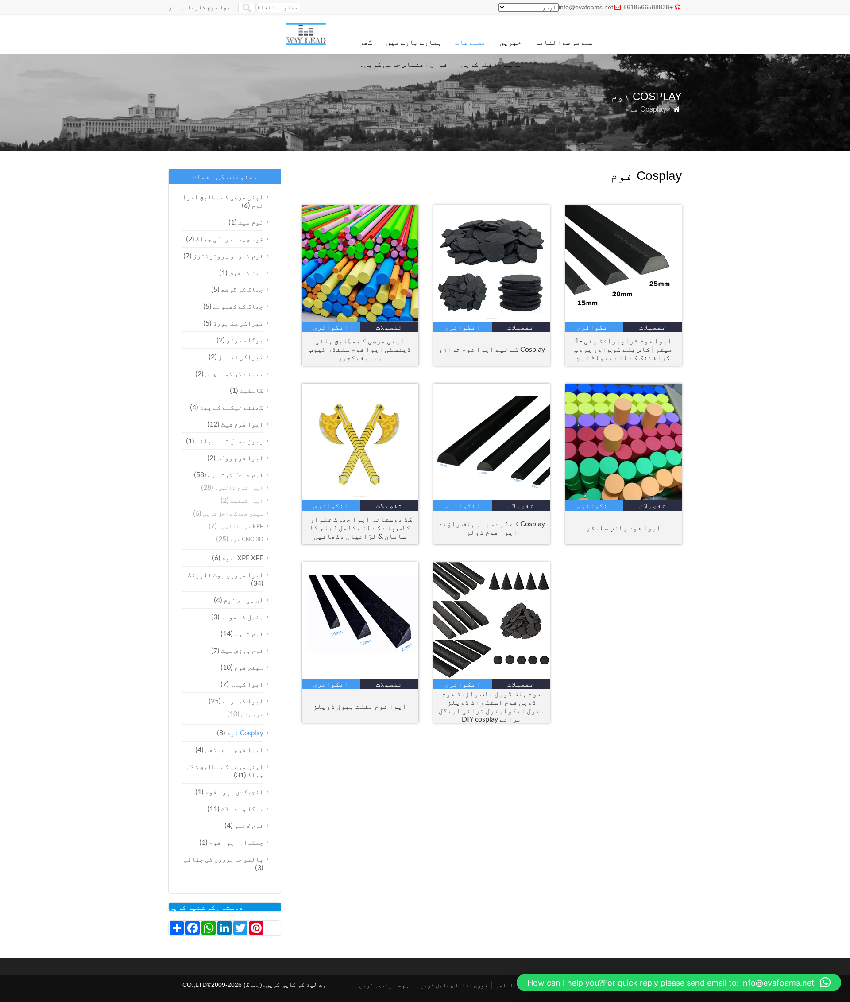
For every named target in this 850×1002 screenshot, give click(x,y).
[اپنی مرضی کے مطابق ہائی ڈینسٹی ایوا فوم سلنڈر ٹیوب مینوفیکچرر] (360, 319)
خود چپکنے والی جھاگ (229, 239)
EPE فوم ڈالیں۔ (240, 526)
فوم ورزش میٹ (242, 650)
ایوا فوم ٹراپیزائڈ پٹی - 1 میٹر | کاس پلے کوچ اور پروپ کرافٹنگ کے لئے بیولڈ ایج (623, 348)
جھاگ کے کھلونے (238, 306)
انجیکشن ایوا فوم (234, 792)
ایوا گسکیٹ (246, 500)
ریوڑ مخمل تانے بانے (229, 441)
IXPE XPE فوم (242, 558)
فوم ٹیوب (248, 633)
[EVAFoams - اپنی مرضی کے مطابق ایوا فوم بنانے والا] (306, 43)
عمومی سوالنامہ (564, 42)
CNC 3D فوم (246, 539)
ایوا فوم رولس (240, 458)
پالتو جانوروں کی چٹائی (223, 859)
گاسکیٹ (251, 390)
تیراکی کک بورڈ (238, 323)
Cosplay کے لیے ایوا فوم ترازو (491, 349)
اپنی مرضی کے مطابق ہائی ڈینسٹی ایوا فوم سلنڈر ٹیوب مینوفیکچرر (360, 348)
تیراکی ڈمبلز (240, 357)
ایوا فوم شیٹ (242, 424)
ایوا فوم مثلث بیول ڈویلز (360, 706)
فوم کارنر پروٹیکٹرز (228, 256)
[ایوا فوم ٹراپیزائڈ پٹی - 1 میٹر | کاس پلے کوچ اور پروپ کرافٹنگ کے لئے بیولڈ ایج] (623, 319)
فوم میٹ (250, 222)
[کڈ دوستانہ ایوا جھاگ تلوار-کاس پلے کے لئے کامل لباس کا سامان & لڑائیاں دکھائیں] (360, 497)
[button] (679, 982)
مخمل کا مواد (242, 617)
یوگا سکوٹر (244, 340)
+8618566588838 (648, 7)
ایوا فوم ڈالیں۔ (239, 487)
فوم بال (252, 714)
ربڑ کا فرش (246, 272)
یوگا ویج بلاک (242, 808)
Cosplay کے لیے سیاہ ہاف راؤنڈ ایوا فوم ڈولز (491, 527)
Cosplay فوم (245, 733)
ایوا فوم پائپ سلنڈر (623, 527)
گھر (366, 42)
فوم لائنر (248, 825)
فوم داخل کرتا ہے (235, 474)
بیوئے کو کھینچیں (234, 373)
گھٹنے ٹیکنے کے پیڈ (231, 407)
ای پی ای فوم (243, 600)
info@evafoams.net (586, 7)
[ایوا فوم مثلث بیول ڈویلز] (360, 676)
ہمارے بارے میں (414, 42)
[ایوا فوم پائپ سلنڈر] (623, 497)
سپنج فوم (248, 667)
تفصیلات (389, 326)
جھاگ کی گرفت (242, 289)
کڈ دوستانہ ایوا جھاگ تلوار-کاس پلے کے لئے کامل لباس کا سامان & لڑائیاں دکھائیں (360, 527)
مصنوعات (470, 42)
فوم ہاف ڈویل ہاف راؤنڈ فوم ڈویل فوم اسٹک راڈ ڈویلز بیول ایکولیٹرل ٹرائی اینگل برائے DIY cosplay (492, 706)
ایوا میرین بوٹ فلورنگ (225, 575)
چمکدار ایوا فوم (236, 842)
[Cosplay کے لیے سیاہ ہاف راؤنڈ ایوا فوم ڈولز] (491, 497)
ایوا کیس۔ (246, 684)
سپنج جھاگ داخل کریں (233, 513)
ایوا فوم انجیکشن (234, 749)
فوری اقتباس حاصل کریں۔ (403, 64)
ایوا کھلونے (242, 701)
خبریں (510, 42)
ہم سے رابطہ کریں (491, 64)
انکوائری (330, 326)
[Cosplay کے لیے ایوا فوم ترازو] (491, 319)
